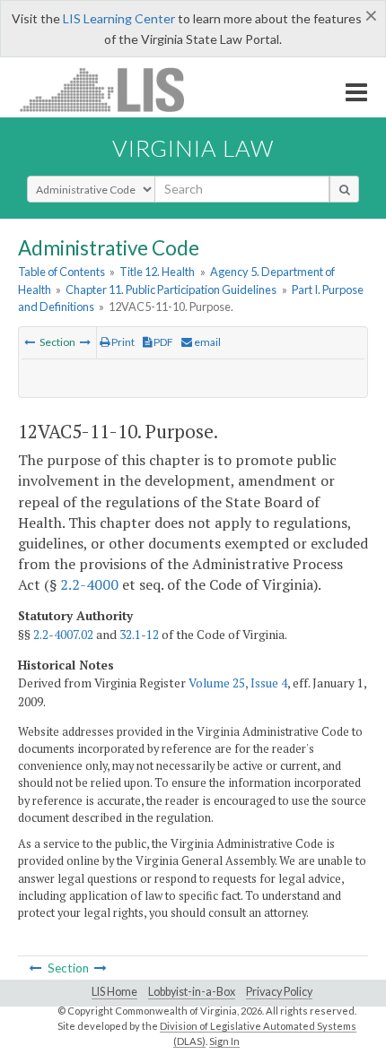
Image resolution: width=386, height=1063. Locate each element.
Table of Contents (61, 271)
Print (122, 342)
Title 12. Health (157, 271)
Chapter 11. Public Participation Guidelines (171, 289)
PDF (162, 342)
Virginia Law (193, 147)
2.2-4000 (89, 584)
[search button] (344, 189)
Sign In (224, 1041)
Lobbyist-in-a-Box (191, 991)
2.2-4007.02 (63, 635)
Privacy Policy (279, 991)
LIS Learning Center (119, 18)
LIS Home (114, 991)
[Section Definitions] (85, 342)
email (206, 342)
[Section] (29, 342)
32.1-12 (139, 635)
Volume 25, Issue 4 (238, 683)
